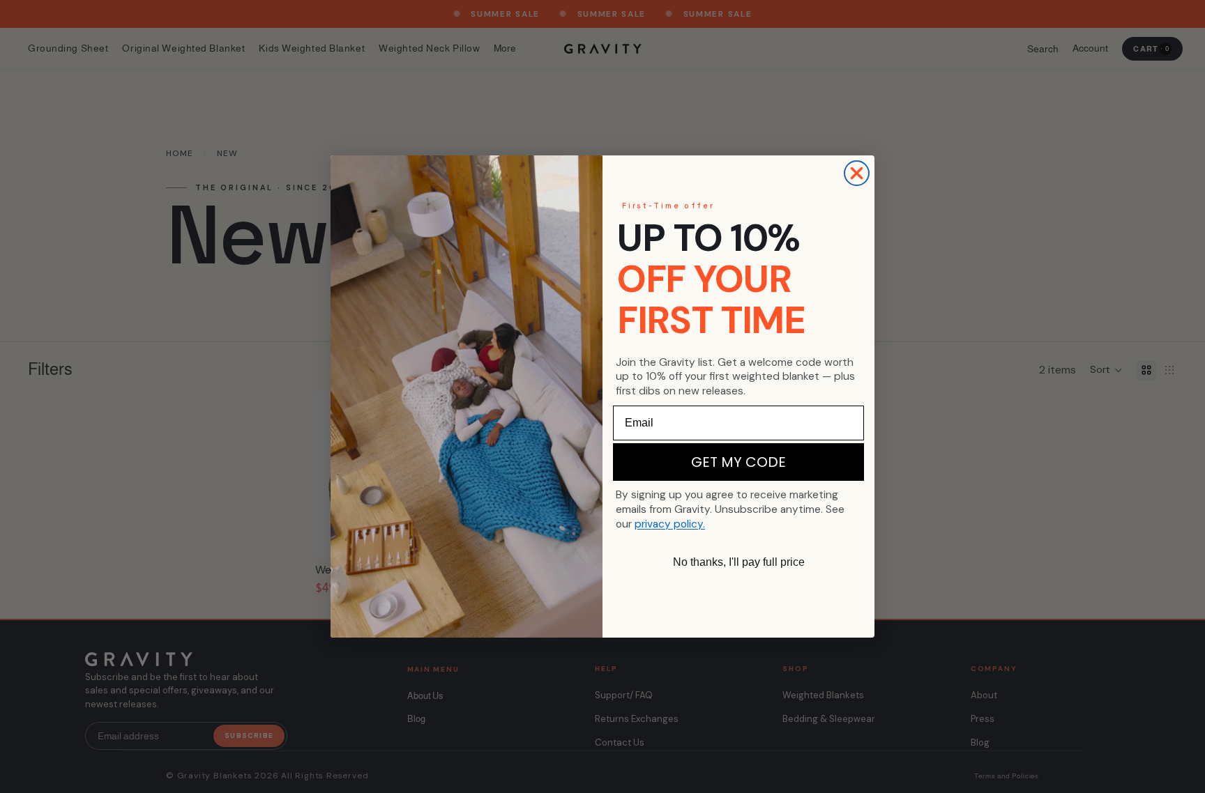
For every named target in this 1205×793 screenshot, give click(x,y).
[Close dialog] (856, 173)
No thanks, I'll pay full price (739, 562)
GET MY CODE (738, 462)
